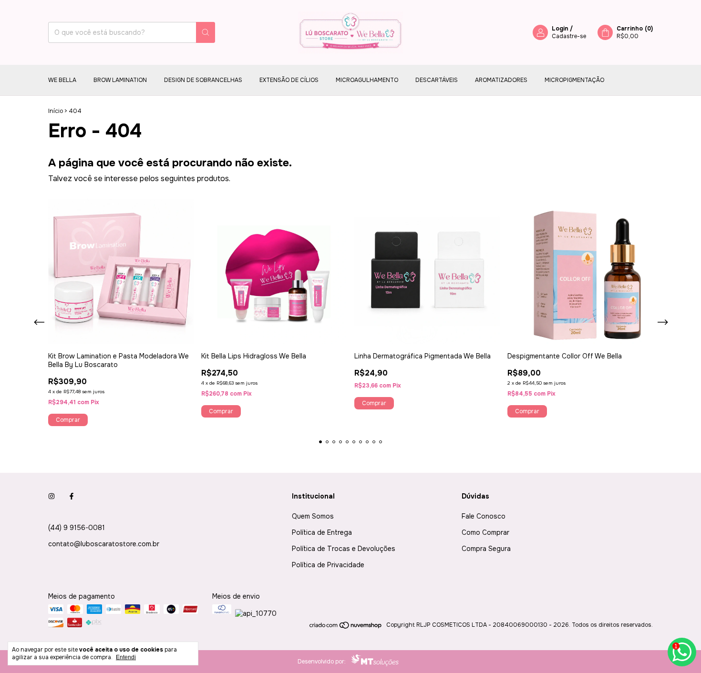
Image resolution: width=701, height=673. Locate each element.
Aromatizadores (501, 80)
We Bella (62, 80)
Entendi (126, 657)
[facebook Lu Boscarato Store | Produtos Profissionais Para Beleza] (71, 496)
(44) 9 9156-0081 (76, 527)
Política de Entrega (322, 532)
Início (55, 111)
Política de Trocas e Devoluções (343, 548)
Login (560, 28)
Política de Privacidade (328, 565)
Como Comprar (485, 532)
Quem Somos (313, 516)
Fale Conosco (483, 516)
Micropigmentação (574, 80)
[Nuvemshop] (346, 627)
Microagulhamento (367, 80)
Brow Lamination (120, 80)
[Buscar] (205, 32)
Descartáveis (436, 80)
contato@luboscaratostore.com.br (103, 544)
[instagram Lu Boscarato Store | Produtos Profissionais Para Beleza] (51, 496)
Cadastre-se (569, 36)
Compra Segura (486, 548)
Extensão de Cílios (289, 80)
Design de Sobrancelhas (203, 80)
